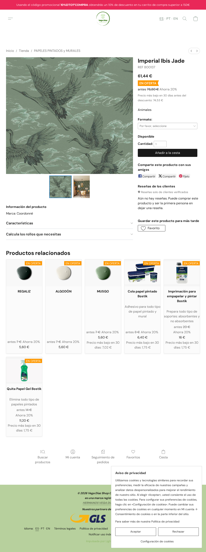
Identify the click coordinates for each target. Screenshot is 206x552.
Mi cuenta (73, 457)
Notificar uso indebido (103, 534)
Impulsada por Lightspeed (103, 541)
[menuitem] (191, 51)
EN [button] (175, 18)
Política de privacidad (94, 528)
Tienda (24, 51)
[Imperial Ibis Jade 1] (81, 187)
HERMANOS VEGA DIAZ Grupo (103, 503)
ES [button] (162, 18)
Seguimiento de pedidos (103, 459)
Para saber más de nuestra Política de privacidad (147, 521)
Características (19, 223)
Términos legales (65, 528)
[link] (157, 540)
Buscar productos (42, 459)
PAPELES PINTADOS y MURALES (57, 51)
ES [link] (37, 528)
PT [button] (168, 18)
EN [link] (48, 528)
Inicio (10, 51)
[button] (103, 19)
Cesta (163, 457)
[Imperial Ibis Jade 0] (60, 187)
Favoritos (133, 457)
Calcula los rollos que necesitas (33, 234)
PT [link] (42, 528)
